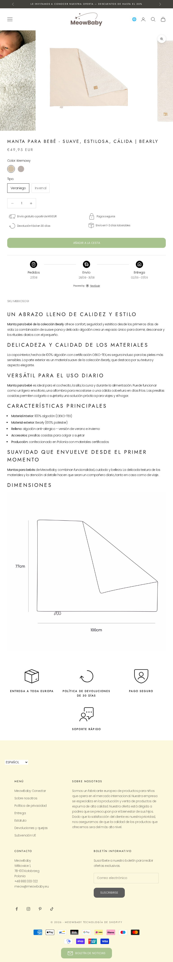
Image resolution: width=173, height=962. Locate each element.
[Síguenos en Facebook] (16, 909)
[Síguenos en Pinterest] (40, 909)
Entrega (20, 813)
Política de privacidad (30, 805)
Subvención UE (25, 835)
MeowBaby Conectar (30, 791)
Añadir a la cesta (86, 243)
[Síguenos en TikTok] (52, 909)
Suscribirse (109, 892)
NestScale (95, 285)
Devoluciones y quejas (31, 828)
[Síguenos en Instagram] (28, 909)
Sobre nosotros (25, 798)
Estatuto (20, 820)
